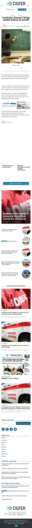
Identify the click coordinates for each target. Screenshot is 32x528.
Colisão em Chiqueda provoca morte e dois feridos (9, 230)
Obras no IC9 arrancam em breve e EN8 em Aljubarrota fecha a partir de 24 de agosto (10, 263)
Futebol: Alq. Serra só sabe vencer (7, 166)
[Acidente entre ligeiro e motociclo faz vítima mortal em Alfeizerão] (16, 207)
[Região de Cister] (16, 3)
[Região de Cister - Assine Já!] (16, 105)
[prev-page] (25, 193)
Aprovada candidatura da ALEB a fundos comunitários (23, 168)
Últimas (20, 15)
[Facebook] (10, 68)
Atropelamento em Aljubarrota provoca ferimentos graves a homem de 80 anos (9, 252)
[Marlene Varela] (4, 26)
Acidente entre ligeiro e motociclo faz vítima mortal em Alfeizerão (16, 216)
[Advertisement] (16, 144)
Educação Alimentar (6, 499)
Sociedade (4, 310)
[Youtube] (15, 429)
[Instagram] (7, 429)
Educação (12, 15)
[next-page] (28, 193)
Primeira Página (11, 241)
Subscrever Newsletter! (17, 183)
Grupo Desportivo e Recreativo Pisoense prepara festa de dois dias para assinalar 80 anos (9, 274)
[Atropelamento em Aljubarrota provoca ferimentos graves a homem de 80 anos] (26, 252)
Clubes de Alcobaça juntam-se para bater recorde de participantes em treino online (15, 486)
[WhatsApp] (21, 68)
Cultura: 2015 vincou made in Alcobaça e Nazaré (14, 495)
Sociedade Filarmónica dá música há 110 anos (14, 491)
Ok (16, 525)
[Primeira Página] (26, 241)
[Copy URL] (17, 68)
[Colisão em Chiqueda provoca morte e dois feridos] (26, 230)
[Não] (30, 523)
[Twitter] (14, 68)
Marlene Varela (10, 26)
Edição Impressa (6, 376)
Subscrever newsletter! (24, 423)
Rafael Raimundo (7, 221)
